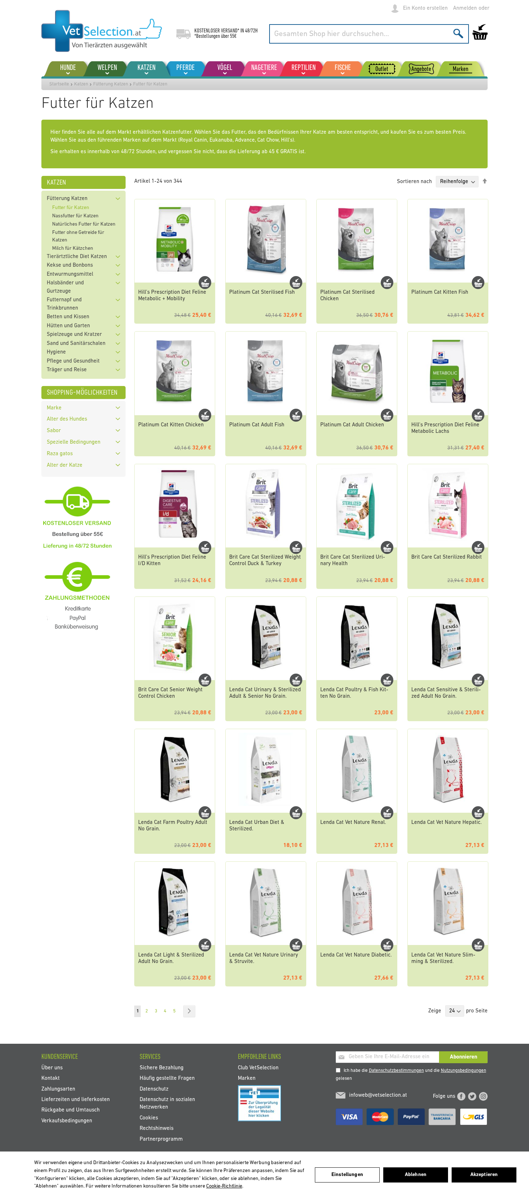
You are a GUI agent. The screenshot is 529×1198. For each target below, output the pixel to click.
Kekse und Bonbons (70, 265)
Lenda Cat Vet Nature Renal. (353, 822)
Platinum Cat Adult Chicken (352, 425)
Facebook (461, 1096)
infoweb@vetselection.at (378, 1095)
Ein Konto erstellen (425, 8)
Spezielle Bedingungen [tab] (73, 442)
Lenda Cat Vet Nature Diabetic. (356, 955)
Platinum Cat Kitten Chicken (171, 425)
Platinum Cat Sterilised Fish (262, 292)
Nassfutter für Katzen (75, 216)
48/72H (251, 31)
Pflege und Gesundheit (73, 361)
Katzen (81, 84)
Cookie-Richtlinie (224, 1186)
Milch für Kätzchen (72, 248)
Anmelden (465, 8)
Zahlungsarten (58, 1089)
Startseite (59, 84)
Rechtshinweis (156, 1128)
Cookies (149, 1118)
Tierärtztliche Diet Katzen (77, 256)
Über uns (52, 1067)
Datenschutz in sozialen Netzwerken (167, 1103)
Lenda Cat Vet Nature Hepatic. (446, 822)
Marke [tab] (54, 408)
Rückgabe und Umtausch (70, 1110)
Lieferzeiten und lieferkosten (75, 1099)
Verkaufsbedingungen (66, 1120)
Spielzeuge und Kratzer (74, 334)
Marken (247, 1078)
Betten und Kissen (68, 317)
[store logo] (101, 31)
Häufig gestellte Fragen (167, 1078)
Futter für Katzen (70, 207)
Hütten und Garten (68, 326)
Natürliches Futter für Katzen (84, 224)
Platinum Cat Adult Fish (256, 425)
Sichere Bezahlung (162, 1067)
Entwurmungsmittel (70, 274)
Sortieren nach (414, 182)
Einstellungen (347, 1174)
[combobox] (369, 34)
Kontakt (50, 1078)
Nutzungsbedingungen (463, 1070)
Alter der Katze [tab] (64, 465)
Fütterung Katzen (110, 84)
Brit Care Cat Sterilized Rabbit (446, 557)
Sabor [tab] (54, 431)
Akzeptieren (484, 1174)
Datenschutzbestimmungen (396, 1070)
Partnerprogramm (161, 1139)
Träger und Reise (67, 370)
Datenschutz (154, 1089)
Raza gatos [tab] (60, 454)
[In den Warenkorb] (205, 282)
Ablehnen (415, 1174)
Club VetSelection (258, 1067)
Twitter (472, 1096)
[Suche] (458, 33)
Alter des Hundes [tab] (67, 419)
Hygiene (56, 352)
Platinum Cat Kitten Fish (439, 292)
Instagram (483, 1096)
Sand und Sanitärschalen (76, 343)
